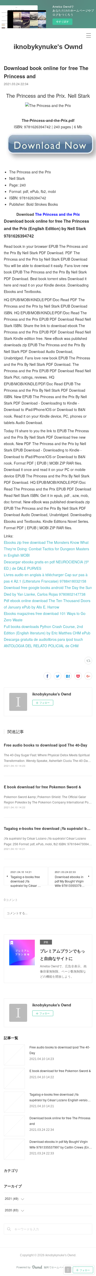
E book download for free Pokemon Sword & (42, 786)
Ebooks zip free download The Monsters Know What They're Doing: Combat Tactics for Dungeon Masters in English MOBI (46, 549)
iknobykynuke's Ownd (48, 47)
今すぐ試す (62, 21)
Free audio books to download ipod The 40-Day (45, 745)
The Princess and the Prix (57, 214)
